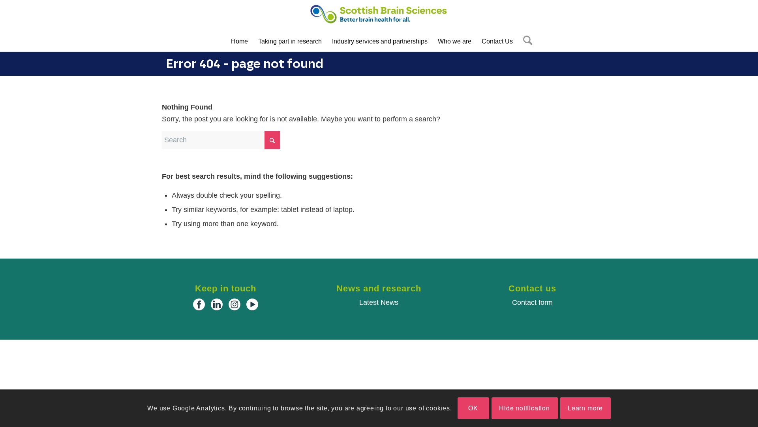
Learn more (585, 408)
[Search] (525, 41)
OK (473, 408)
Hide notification (524, 408)
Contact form (532, 302)
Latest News (378, 302)
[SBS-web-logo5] (379, 18)
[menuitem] (239, 41)
